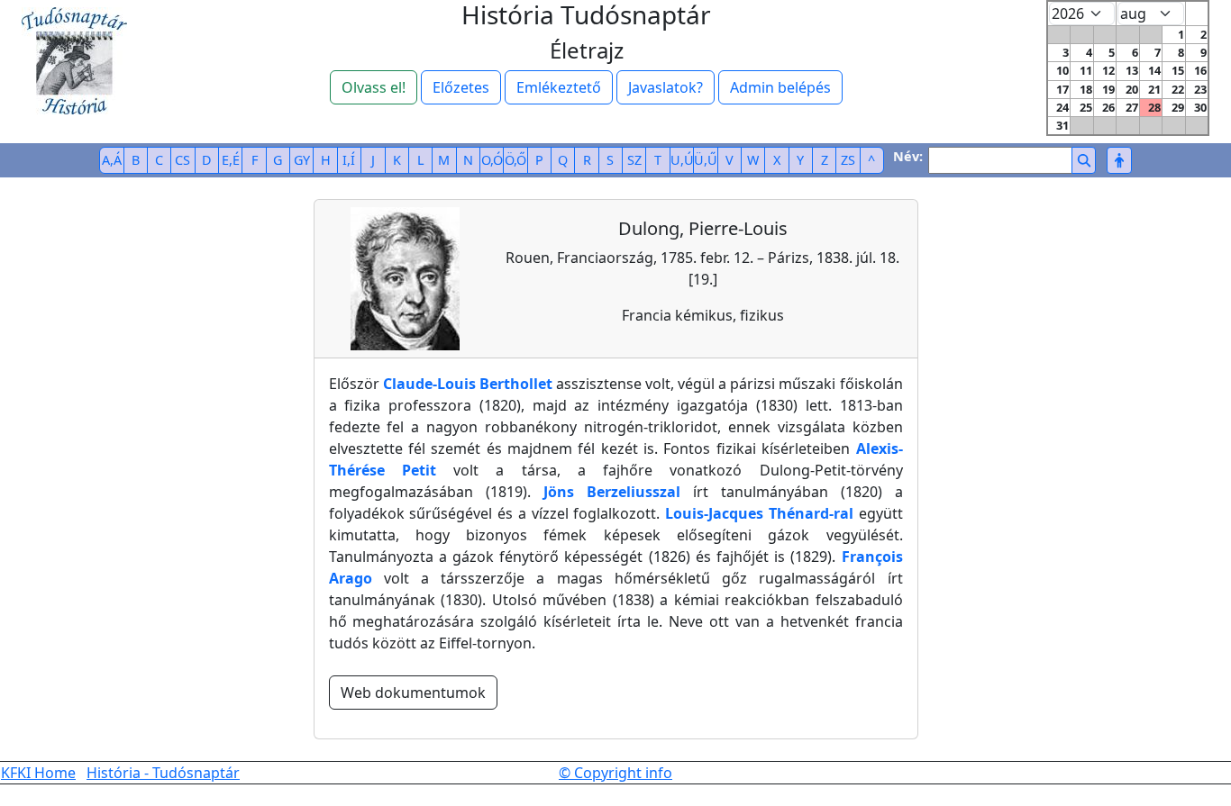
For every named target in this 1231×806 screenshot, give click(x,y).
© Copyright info (615, 773)
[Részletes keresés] (1119, 160)
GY (302, 159)
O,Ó (492, 159)
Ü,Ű (705, 159)
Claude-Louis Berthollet (467, 384)
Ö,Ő (515, 159)
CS (182, 159)
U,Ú (682, 159)
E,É (231, 159)
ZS (848, 159)
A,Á (112, 159)
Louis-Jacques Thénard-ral (759, 513)
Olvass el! (374, 87)
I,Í (348, 159)
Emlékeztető (558, 87)
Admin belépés (780, 87)
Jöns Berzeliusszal (611, 492)
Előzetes (461, 87)
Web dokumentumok (413, 692)
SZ (634, 159)
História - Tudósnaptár (163, 773)
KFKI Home (38, 773)
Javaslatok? (665, 87)
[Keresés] (1083, 160)
